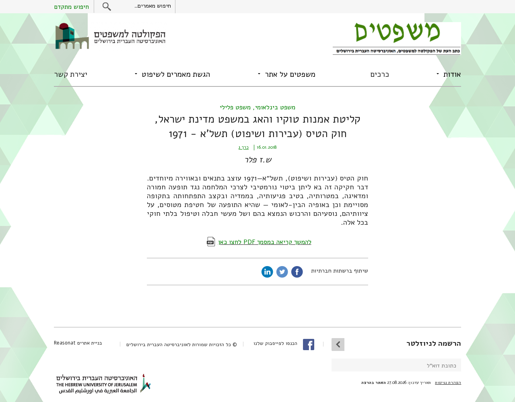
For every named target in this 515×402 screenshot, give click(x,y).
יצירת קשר (70, 74)
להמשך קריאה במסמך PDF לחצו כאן (264, 242)
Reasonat (65, 342)
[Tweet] (282, 271)
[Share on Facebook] (297, 271)
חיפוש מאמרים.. (152, 6)
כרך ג (244, 147)
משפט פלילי (235, 107)
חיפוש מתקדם (71, 6)
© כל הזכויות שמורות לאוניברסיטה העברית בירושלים (181, 344)
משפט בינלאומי (275, 107)
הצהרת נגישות (448, 382)
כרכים (379, 74)
